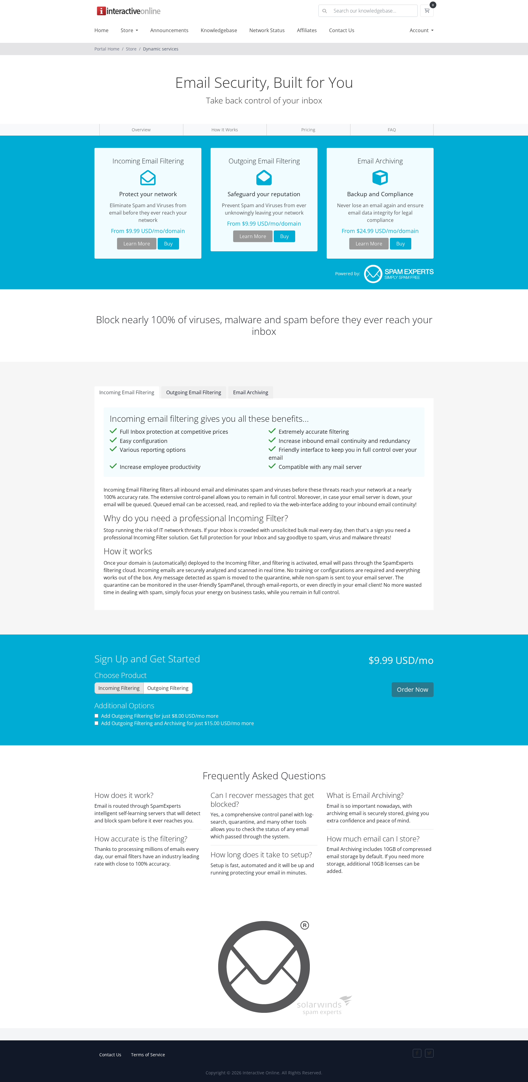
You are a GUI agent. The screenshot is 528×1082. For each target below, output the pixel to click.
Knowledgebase (219, 30)
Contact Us (341, 30)
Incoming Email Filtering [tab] (126, 392)
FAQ (392, 130)
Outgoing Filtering (168, 688)
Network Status (267, 30)
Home (101, 30)
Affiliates (307, 30)
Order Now (412, 689)
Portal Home (106, 49)
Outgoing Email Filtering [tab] (193, 392)
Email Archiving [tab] (250, 392)
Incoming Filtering (119, 688)
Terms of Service (148, 1055)
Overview (141, 130)
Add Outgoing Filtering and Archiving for (177, 723)
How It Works (224, 130)
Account (420, 30)
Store (127, 30)
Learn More (136, 243)
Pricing (308, 130)
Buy (168, 243)
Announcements (169, 30)
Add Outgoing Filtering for (159, 716)
